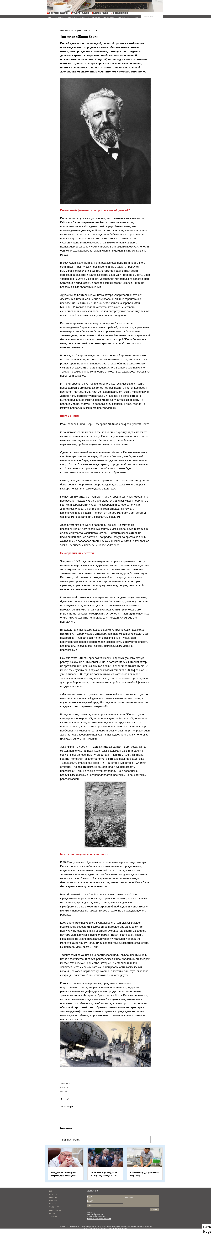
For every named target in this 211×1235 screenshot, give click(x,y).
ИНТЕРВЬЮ (53, 1194)
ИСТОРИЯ (52, 1204)
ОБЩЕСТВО (53, 1198)
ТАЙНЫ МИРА (54, 1207)
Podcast (52, 1213)
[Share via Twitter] (67, 1099)
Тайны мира (65, 1083)
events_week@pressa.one (96, 1216)
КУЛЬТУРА (53, 1201)
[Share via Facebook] (61, 1099)
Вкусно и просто (55, 1210)
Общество (64, 1087)
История (63, 1091)
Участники (53, 1217)
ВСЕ (50, 1191)
